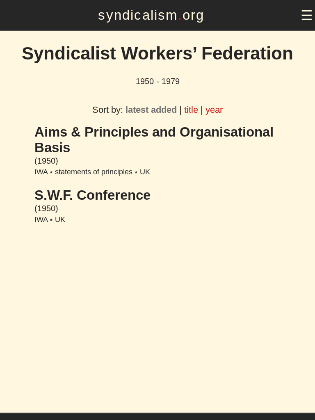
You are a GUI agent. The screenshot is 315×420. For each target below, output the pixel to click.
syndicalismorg (151, 15)
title (191, 110)
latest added (151, 110)
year (214, 110)
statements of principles (93, 172)
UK (145, 172)
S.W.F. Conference (92, 195)
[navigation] (305, 15)
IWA (41, 172)
